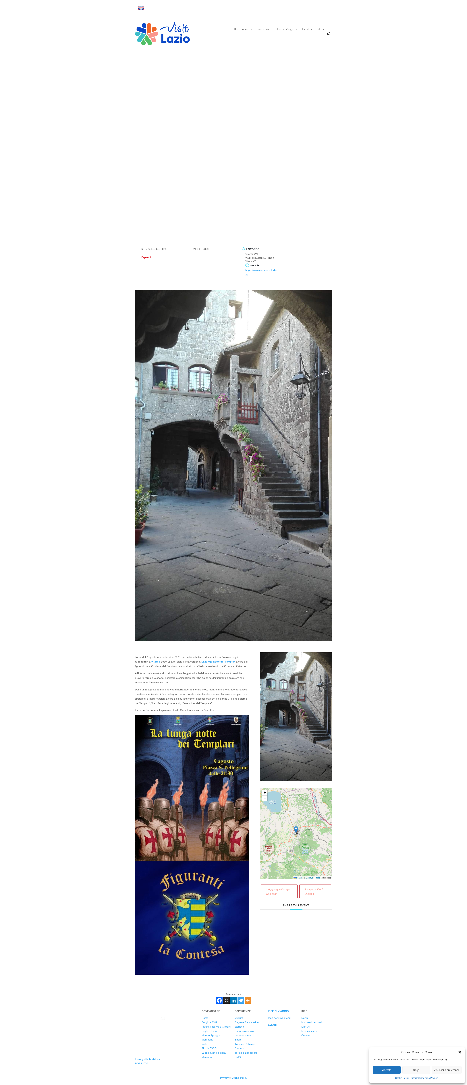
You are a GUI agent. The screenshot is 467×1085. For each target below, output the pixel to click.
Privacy (224, 1077)
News (304, 1017)
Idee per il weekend (279, 1017)
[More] (248, 1000)
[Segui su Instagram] (314, 8)
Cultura (239, 1017)
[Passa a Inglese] (141, 8)
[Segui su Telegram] (329, 8)
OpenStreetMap (313, 877)
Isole (204, 1043)
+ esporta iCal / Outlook (314, 891)
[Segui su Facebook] (300, 8)
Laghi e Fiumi (209, 1031)
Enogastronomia (244, 1031)
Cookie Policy (402, 1078)
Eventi (305, 29)
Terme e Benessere (246, 1052)
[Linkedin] (233, 1000)
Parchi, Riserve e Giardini (216, 1026)
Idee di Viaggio (285, 29)
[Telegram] (241, 1000)
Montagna (207, 1039)
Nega (416, 1070)
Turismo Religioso (245, 1043)
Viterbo (155, 661)
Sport (238, 1039)
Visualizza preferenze (447, 1070)
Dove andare (241, 29)
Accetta (386, 1070)
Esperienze (263, 29)
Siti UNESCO (209, 1048)
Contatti (305, 1035)
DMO (238, 1057)
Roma (205, 1017)
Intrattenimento (243, 1035)
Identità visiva (309, 1031)
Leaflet (299, 877)
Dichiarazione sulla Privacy (424, 1078)
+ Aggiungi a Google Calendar (278, 891)
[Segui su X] (307, 8)
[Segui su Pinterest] (160, 1031)
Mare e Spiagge (211, 1035)
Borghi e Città (209, 1022)
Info (319, 29)
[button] (460, 1052)
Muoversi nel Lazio (312, 1022)
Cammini (240, 1048)
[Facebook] (219, 1000)
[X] (226, 1000)
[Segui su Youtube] (322, 8)
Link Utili (306, 1026)
